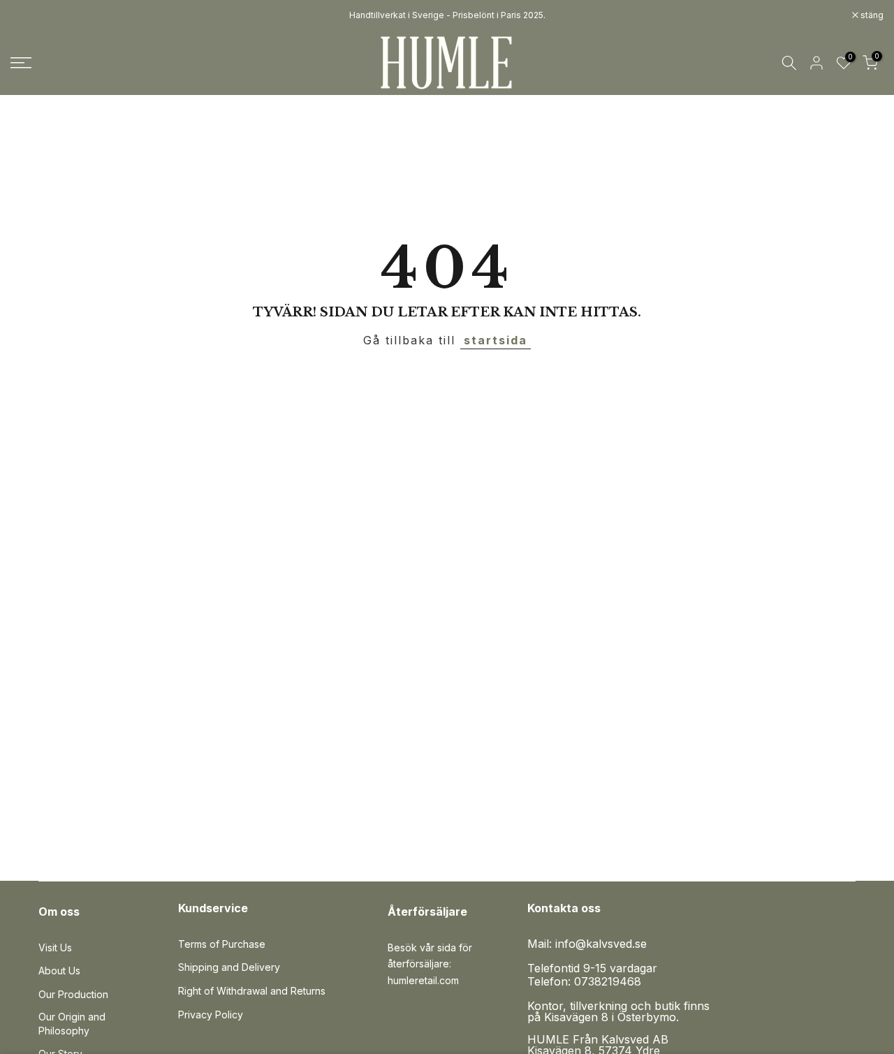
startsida (495, 340)
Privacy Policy (210, 1014)
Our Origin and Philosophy (71, 1024)
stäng (29, 15)
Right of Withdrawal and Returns (251, 991)
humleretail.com (423, 980)
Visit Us (55, 947)
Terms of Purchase (221, 944)
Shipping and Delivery (229, 967)
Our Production (73, 994)
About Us (59, 970)
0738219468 (607, 981)
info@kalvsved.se (601, 944)
